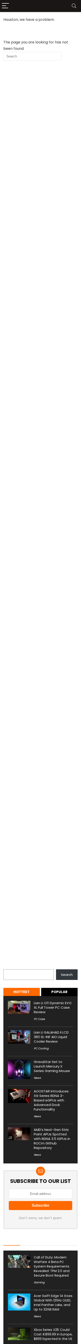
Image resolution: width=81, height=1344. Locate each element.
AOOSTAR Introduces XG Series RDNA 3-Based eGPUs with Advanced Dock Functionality (51, 1100)
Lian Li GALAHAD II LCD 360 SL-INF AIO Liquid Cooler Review (51, 1037)
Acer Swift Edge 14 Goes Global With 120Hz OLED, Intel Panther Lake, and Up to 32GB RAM (53, 1303)
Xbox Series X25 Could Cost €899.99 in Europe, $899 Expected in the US (53, 1334)
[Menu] (5, 6)
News (37, 1078)
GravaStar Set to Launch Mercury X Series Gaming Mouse (52, 1066)
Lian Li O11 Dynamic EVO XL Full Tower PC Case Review (53, 1007)
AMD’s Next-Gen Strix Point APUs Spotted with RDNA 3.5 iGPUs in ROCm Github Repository (52, 1138)
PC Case (39, 1019)
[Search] (74, 6)
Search (9, 966)
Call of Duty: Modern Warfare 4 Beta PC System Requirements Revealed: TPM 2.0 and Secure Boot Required (52, 1266)
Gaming (39, 1282)
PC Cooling (41, 1048)
